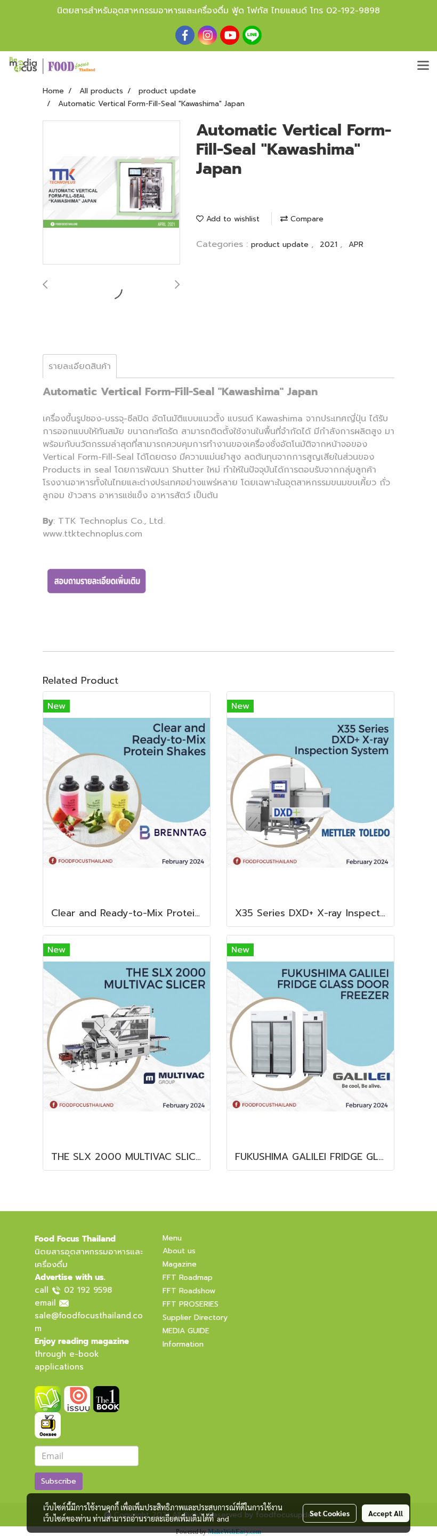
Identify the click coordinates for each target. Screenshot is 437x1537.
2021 (330, 244)
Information (183, 1344)
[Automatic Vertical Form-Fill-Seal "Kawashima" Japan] (111, 193)
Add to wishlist (232, 219)
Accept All (385, 1513)
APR (356, 244)
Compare (305, 219)
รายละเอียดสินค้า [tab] (79, 366)
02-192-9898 (353, 10)
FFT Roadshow (189, 1290)
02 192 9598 (88, 1290)
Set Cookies (330, 1513)
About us (179, 1250)
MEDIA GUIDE (186, 1330)
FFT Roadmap (188, 1277)
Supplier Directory (195, 1317)
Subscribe (58, 1481)
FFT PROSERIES (190, 1304)
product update (281, 244)
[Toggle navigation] (423, 66)
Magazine (180, 1264)
